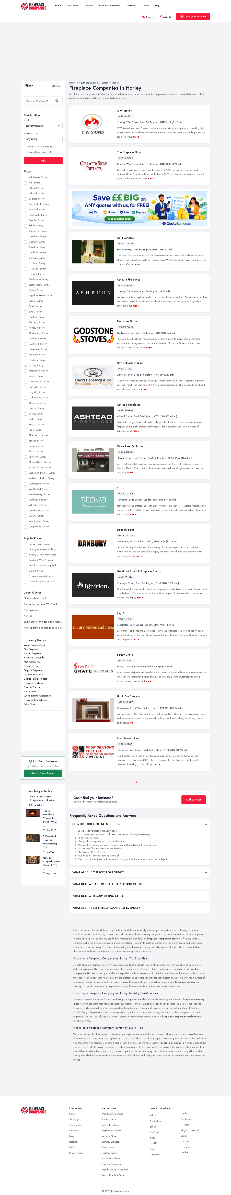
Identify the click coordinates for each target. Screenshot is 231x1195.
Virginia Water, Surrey (40, 467)
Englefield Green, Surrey (41, 295)
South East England (149, 122)
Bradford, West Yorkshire (41, 560)
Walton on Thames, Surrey (42, 472)
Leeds (184, 1136)
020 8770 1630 (126, 493)
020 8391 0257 (126, 702)
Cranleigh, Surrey (37, 268)
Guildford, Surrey (38, 343)
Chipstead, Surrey (37, 247)
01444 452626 (125, 452)
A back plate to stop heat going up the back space (43, 627)
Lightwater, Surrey (38, 387)
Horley (120, 249)
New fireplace (31, 610)
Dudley (184, 1113)
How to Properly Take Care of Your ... (51, 863)
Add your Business (195, 16)
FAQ (71, 1147)
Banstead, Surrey (37, 209)
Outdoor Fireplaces (33, 674)
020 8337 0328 (126, 660)
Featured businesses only (39, 152)
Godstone (122, 333)
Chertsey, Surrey (37, 241)
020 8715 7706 (125, 535)
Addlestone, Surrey (38, 177)
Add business (193, 800)
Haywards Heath (125, 458)
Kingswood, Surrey (38, 370)
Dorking (121, 374)
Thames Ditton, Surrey (40, 462)
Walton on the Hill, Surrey (41, 478)
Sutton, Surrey (36, 451)
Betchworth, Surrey (38, 215)
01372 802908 (125, 410)
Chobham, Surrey (37, 252)
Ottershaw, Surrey (38, 403)
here (85, 830)
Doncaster (155, 1154)
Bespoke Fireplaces (33, 670)
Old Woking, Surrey (39, 397)
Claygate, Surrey (37, 258)
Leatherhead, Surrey (39, 381)
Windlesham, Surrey (39, 510)
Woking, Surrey (36, 515)
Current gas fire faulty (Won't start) (40, 604)
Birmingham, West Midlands (42, 549)
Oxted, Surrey (36, 413)
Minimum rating (31, 133)
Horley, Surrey (36, 365)
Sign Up (167, 16)
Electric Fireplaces (32, 653)
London (147, 499)
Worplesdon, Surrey (39, 526)
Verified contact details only (40, 146)
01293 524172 (125, 158)
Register (73, 1141)
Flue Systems (30, 691)
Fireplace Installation (33, 683)
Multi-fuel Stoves (32, 662)
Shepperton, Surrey (38, 435)
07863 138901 (125, 618)
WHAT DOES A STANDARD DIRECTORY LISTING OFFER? (107, 884)
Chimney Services (32, 687)
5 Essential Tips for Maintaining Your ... (50, 841)
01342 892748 (125, 327)
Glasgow (185, 1124)
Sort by (27, 120)
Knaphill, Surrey (36, 376)
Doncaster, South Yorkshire (42, 581)
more (136, 136)
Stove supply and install (35, 598)
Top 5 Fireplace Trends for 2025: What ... (50, 818)
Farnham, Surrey (37, 317)
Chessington (123, 708)
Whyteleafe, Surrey (38, 505)
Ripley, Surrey (35, 430)
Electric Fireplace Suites (35, 678)
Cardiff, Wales (36, 571)
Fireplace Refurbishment (35, 700)
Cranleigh (122, 583)
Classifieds (131, 5)
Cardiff (153, 1143)
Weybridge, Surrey (38, 499)
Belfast (153, 1115)
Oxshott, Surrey (36, 408)
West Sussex (132, 122)
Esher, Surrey (35, 306)
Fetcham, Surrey (37, 322)
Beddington (122, 541)
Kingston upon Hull (190, 1130)
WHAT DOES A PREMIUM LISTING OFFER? (98, 896)
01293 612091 (125, 116)
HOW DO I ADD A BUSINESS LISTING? (96, 824)
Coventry (154, 1149)
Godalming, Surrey (38, 333)
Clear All (56, 85)
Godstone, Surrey (37, 338)
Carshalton (122, 499)
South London (136, 499)
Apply (43, 160)
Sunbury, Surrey (36, 446)
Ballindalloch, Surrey (39, 204)
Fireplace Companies (109, 5)
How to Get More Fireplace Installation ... (43, 798)
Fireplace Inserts (31, 666)
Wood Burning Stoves (34, 645)
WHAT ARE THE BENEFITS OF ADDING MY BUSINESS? (106, 908)
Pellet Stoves (30, 704)
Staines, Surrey (36, 440)
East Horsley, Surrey (38, 279)
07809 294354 (125, 285)
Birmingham (155, 1121)
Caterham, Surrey (37, 236)
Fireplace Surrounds (34, 657)
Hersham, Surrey (37, 354)
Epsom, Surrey (36, 301)
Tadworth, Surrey (37, 456)
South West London (139, 708)
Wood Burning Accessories (37, 695)
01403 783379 (125, 744)
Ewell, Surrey (35, 311)
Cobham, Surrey (37, 263)
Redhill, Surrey (36, 419)
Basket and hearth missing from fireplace (43, 621)
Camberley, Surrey (38, 231)
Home (58, 5)
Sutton (120, 666)
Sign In (150, 16)
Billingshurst (122, 750)
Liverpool (185, 1147)
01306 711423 (125, 368)
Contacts (89, 5)
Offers (146, 5)
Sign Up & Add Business (43, 773)
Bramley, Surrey (36, 220)
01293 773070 (125, 243)
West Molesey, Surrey (39, 494)
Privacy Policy (76, 1153)
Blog (157, 5)
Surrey (128, 249)
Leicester (185, 1141)
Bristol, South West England (42, 565)
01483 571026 (125, 577)
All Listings (74, 1119)
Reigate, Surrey (36, 424)
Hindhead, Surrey (37, 360)
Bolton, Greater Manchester (42, 554)
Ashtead (121, 416)
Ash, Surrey (34, 182)
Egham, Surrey (36, 290)
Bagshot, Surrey (36, 198)
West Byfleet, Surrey (39, 489)
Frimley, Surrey (36, 327)
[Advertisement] (115, 55)
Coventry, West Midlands (41, 576)
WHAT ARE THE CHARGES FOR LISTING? (98, 872)
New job (28, 616)
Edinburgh (186, 1119)
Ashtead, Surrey (36, 193)
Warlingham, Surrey (39, 483)
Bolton (153, 1126)
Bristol (153, 1138)
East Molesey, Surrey (39, 284)
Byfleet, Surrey (36, 225)
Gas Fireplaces (31, 649)
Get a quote (72, 5)
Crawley (121, 122)
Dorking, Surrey (37, 274)
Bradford (154, 1132)
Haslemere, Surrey (38, 349)
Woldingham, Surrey (39, 521)
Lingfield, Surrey (37, 392)
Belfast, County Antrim (40, 544)
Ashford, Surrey (36, 188)
